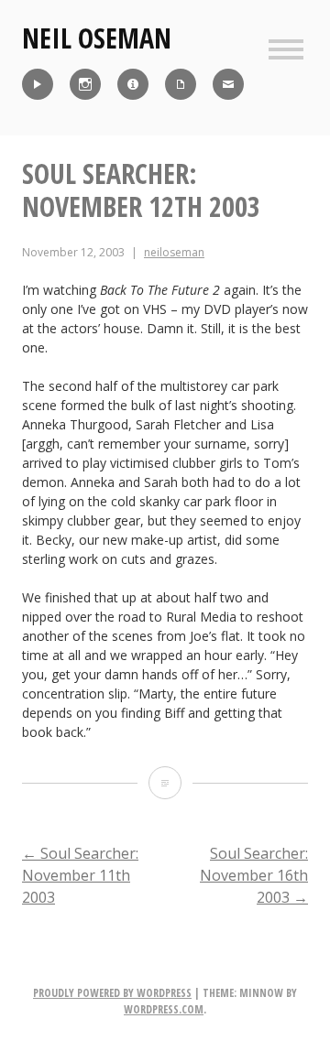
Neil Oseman (96, 38)
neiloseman (174, 252)
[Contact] (228, 84)
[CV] (181, 84)
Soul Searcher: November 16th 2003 (254, 875)
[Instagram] (85, 84)
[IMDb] (133, 84)
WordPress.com (164, 1009)
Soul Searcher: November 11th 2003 (80, 875)
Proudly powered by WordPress (112, 993)
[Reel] (38, 84)
